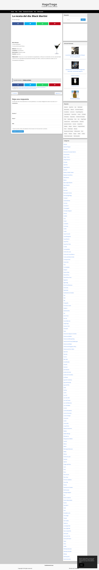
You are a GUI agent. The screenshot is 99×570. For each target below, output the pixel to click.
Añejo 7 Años (67, 157)
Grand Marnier (67, 321)
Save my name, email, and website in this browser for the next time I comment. (30, 128)
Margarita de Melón (68, 438)
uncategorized (67, 525)
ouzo (65, 467)
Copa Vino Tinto (67, 244)
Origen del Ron (81, 126)
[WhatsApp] (42, 24)
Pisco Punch (66, 474)
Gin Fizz (65, 318)
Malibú (65, 126)
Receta (75, 128)
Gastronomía (67, 310)
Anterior (15, 93)
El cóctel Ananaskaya (75, 98)
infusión (65, 364)
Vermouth (66, 533)
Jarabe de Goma (67, 124)
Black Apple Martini (68, 182)
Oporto (65, 461)
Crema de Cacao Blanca (69, 254)
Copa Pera (66, 241)
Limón (65, 420)
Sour (65, 510)
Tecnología (66, 515)
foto (75, 119)
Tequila (70, 133)
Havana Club (67, 121)
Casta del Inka (67, 200)
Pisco (65, 472)
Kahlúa (65, 390)
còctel (30, 88)
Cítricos (65, 213)
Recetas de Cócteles (28, 11)
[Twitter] (30, 24)
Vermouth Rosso (42, 87)
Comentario (15, 103)
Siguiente (58, 93)
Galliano (65, 308)
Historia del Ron (74, 121)
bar (75, 107)
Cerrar (81, 564)
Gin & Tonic (66, 315)
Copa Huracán (67, 234)
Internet (81, 121)
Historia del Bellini (68, 336)
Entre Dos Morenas (68, 285)
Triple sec (66, 523)
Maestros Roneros (68, 428)
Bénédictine (66, 177)
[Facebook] (18, 24)
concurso (72, 112)
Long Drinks (66, 426)
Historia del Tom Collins (69, 349)
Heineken (66, 328)
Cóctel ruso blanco (75, 75)
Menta (65, 444)
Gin (78, 119)
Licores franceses (68, 413)
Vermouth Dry (67, 536)
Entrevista (66, 116)
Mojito (70, 126)
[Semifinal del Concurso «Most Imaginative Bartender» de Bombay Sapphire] (75, 65)
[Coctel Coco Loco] (75, 81)
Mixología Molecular (68, 449)
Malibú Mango (67, 433)
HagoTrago (49, 4)
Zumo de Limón (67, 559)
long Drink (80, 124)
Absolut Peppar (67, 146)
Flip (64, 300)
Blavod (28, 87)
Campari (65, 198)
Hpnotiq (65, 354)
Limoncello (66, 423)
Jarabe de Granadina (68, 374)
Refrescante (40, 11)
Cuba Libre (74, 114)
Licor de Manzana (68, 403)
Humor (65, 356)
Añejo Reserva (67, 159)
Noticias (65, 459)
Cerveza (65, 203)
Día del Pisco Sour (68, 277)
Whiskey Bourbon (68, 548)
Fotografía (66, 303)
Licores (74, 124)
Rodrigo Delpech (67, 492)
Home (12, 11)
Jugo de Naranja (67, 382)
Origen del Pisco (67, 464)
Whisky (65, 554)
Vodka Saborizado (68, 136)
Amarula (66, 149)
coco (65, 218)
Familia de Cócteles (80, 116)
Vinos (65, 543)
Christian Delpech (79, 109)
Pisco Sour (66, 477)
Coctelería (66, 112)
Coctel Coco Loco (75, 86)
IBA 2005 (66, 359)
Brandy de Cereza (68, 193)
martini (65, 441)
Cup (64, 264)
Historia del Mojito (68, 344)
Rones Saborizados (68, 500)
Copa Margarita (79, 112)
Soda (65, 508)
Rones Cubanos (67, 497)
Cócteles (84, 114)
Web (13, 123)
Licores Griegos (67, 415)
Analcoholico (66, 154)
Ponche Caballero (68, 479)
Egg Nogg (66, 282)
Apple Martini (67, 167)
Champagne (66, 208)
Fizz (64, 295)
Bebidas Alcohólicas (68, 175)
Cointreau (66, 226)
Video (79, 133)
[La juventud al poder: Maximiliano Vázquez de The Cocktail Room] (75, 50)
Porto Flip (66, 482)
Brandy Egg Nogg (68, 195)
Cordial (65, 246)
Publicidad (70, 128)
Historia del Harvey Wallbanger (71, 341)
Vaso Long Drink (67, 531)
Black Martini (24, 87)
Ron (35, 11)
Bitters (65, 180)
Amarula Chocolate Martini (70, 152)
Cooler (65, 231)
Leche (65, 392)
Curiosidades (66, 267)
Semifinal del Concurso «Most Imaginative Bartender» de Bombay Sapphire (75, 70)
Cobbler (65, 216)
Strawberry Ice (67, 513)
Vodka (20, 11)
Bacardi (65, 169)
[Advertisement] (36, 34)
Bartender (80, 107)
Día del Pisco (66, 275)
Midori (65, 446)
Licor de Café (66, 397)
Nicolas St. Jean (67, 456)
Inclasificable (66, 362)
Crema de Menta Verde (69, 257)
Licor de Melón (67, 405)
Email (13, 118)
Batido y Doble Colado (69, 172)
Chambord (66, 205)
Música (74, 126)
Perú (65, 128)
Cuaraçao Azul (67, 259)
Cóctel (65, 221)
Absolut (66, 107)
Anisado (65, 162)
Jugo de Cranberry (68, 379)
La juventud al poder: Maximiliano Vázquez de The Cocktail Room (75, 55)
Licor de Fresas (67, 400)
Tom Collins (66, 520)
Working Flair (77, 136)
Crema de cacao (67, 251)
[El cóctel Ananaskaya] (75, 94)
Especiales (72, 116)
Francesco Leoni (67, 305)
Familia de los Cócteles (69, 292)
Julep (65, 387)
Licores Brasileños (68, 410)
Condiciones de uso (49, 565)
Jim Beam (66, 377)
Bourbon (66, 190)
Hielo (65, 331)
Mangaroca (66, 436)
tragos (74, 133)
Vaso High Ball (67, 528)
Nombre (14, 113)
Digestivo (66, 280)
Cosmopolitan (67, 249)
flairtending (70, 119)
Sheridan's (66, 505)
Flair (16, 11)
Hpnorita (66, 351)
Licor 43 (65, 395)
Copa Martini (31, 87)
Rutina (65, 133)
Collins (65, 228)
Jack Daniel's (66, 369)
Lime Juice (66, 418)
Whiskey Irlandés (67, 551)
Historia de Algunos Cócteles (70, 333)
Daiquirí (65, 269)
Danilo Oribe (66, 272)
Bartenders (66, 109)
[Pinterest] (55, 24)
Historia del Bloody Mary (69, 339)
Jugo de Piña (66, 385)
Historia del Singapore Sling (70, 346)
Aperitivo (20, 87)
